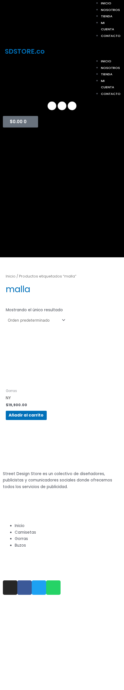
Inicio (106, 61)
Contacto (111, 35)
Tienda (106, 16)
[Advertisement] (62, 195)
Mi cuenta (107, 26)
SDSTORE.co (25, 51)
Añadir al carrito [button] (26, 415)
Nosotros (110, 9)
